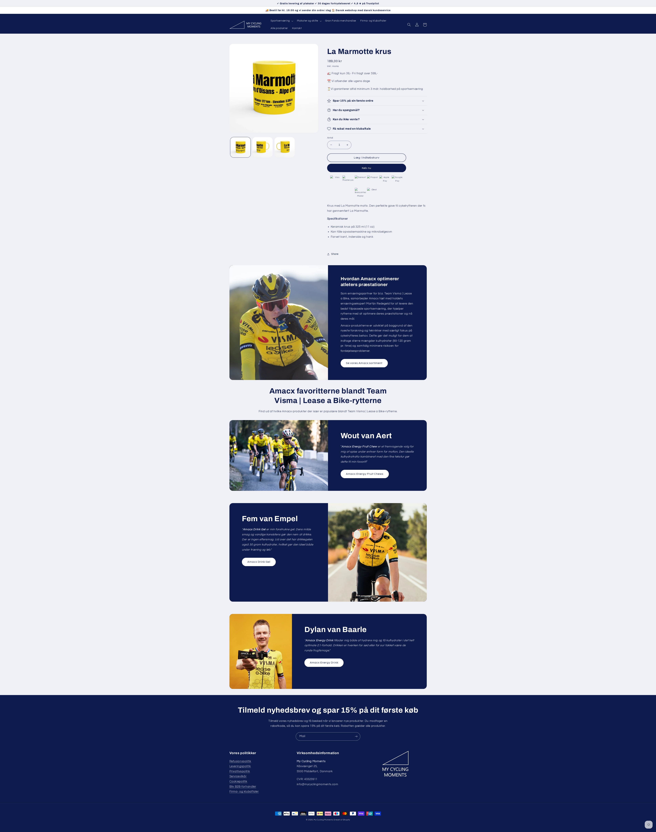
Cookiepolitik (238, 781)
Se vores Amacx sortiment (364, 363)
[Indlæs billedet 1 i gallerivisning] (240, 147)
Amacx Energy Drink (324, 662)
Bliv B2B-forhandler (242, 786)
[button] (281, 21)
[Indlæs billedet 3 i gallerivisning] (285, 147)
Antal (330, 138)
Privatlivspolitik (239, 771)
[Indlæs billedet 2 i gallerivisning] (262, 147)
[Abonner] (356, 736)
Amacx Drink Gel (258, 561)
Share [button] (334, 254)
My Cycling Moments (323, 820)
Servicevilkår (238, 776)
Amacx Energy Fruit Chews (364, 474)
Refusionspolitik (240, 761)
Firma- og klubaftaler (244, 791)
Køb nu (366, 168)
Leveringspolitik (240, 766)
